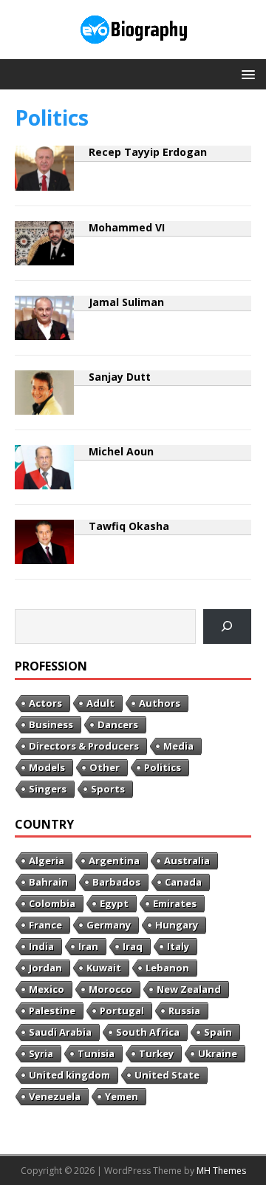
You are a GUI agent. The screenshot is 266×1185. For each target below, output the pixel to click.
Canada (183, 882)
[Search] (227, 626)
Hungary (176, 924)
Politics (162, 767)
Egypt (114, 903)
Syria (41, 1053)
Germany (108, 924)
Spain (218, 1032)
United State (167, 1075)
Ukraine (217, 1053)
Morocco (110, 989)
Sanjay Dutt (120, 377)
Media (178, 746)
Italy (178, 946)
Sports (108, 788)
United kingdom (69, 1075)
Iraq (133, 946)
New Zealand (189, 989)
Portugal (122, 1010)
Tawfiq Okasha (129, 526)
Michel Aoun (121, 451)
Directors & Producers (84, 746)
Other (104, 767)
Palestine (52, 1010)
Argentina (114, 860)
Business (51, 724)
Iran (88, 946)
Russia (184, 1010)
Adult (100, 703)
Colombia (52, 903)
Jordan (45, 967)
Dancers (118, 724)
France (45, 924)
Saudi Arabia (60, 1032)
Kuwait (103, 967)
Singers (47, 788)
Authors (159, 703)
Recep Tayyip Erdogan (148, 152)
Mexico (46, 989)
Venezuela (55, 1096)
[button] (245, 73)
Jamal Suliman (126, 302)
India (41, 946)
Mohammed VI (127, 227)
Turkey (156, 1053)
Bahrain (48, 882)
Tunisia (96, 1053)
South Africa (148, 1032)
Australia (187, 860)
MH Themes (221, 1170)
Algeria (46, 860)
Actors (45, 703)
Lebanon (167, 967)
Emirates (175, 903)
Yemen (121, 1096)
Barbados (116, 882)
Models (47, 767)
